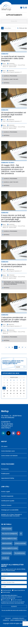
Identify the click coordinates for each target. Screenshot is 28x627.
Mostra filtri (14, 21)
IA (21, 533)
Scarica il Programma (10, 76)
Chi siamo (4, 446)
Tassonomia (6, 553)
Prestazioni (6, 528)
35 (15, 347)
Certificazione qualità (7, 501)
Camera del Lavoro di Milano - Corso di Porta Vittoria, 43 (14, 332)
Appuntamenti (14, 15)
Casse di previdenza (19, 590)
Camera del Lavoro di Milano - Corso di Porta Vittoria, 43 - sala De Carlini (14, 65)
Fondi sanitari (6, 592)
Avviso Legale (5, 491)
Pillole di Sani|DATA (9, 533)
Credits (6, 620)
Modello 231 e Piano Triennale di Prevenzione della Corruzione (11, 515)
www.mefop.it (5, 428)
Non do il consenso (17, 599)
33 (9, 347)
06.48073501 (8, 424)
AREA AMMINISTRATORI (18, 620)
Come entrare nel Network (9, 455)
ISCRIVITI (14, 606)
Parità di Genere (6, 505)
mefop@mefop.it (7, 426)
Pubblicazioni (5, 473)
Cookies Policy (18, 618)
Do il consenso (6, 599)
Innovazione (7, 543)
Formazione (5, 469)
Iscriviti (18, 367)
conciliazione (20, 543)
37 (22, 347)
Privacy (8, 618)
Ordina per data (23, 28)
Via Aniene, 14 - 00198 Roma (11, 416)
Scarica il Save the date (11, 79)
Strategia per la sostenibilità (9, 510)
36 (19, 347)
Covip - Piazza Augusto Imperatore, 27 (12, 72)
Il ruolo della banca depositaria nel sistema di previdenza (13, 265)
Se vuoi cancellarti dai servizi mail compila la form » (14, 610)
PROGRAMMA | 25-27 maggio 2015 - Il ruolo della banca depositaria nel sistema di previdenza (14, 283)
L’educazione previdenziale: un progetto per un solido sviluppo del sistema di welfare (13, 319)
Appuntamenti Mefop (7, 478)
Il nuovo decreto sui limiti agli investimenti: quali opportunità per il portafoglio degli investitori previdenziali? (13, 218)
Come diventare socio (8, 451)
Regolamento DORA (9, 548)
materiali (6, 82)
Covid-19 (5, 558)
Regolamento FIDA (9, 538)
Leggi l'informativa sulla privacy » (9, 595)
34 (12, 347)
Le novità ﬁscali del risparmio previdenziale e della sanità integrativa (13, 58)
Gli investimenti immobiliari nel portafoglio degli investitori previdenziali (13, 114)
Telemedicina (19, 553)
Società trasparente (7, 496)
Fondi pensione (7, 590)
